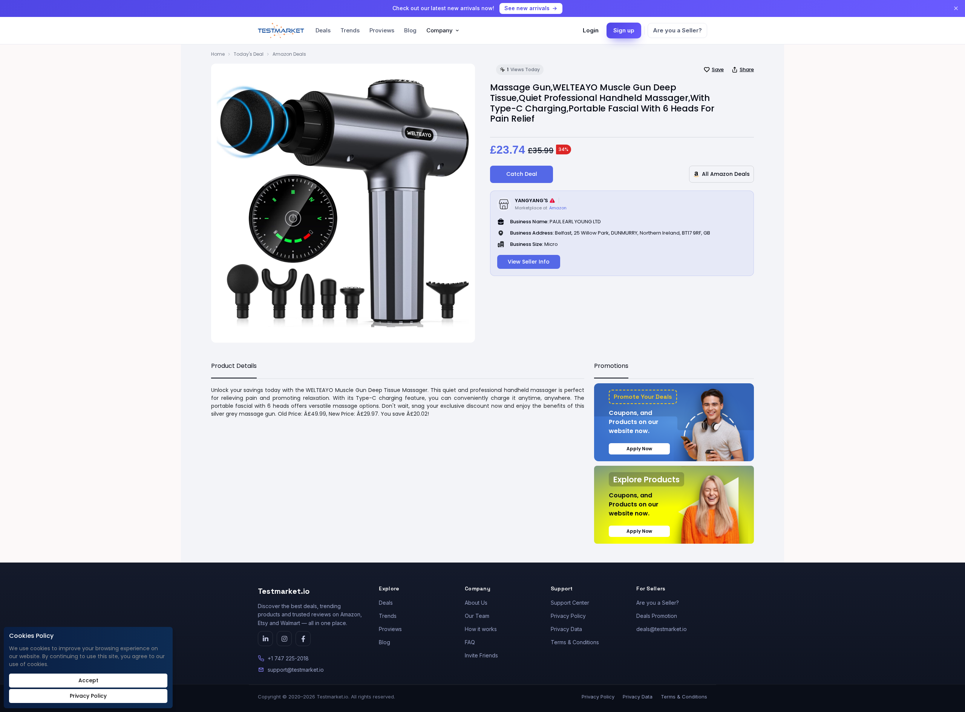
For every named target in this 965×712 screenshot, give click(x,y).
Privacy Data (566, 629)
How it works (481, 629)
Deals (323, 30)
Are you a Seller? (677, 30)
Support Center (570, 602)
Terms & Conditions (575, 642)
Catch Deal (521, 174)
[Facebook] (303, 638)
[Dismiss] (956, 8)
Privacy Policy (568, 616)
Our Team (477, 616)
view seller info (529, 261)
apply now (639, 448)
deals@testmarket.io (661, 629)
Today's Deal (248, 54)
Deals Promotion (656, 616)
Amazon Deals (289, 54)
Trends (350, 30)
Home (218, 54)
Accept (88, 680)
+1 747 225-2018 (288, 658)
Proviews (381, 30)
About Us (476, 602)
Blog (410, 30)
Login (591, 30)
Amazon (558, 208)
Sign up (623, 30)
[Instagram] (284, 638)
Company (439, 30)
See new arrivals (527, 8)
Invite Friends (481, 655)
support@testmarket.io (296, 669)
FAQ (470, 642)
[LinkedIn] (265, 638)
